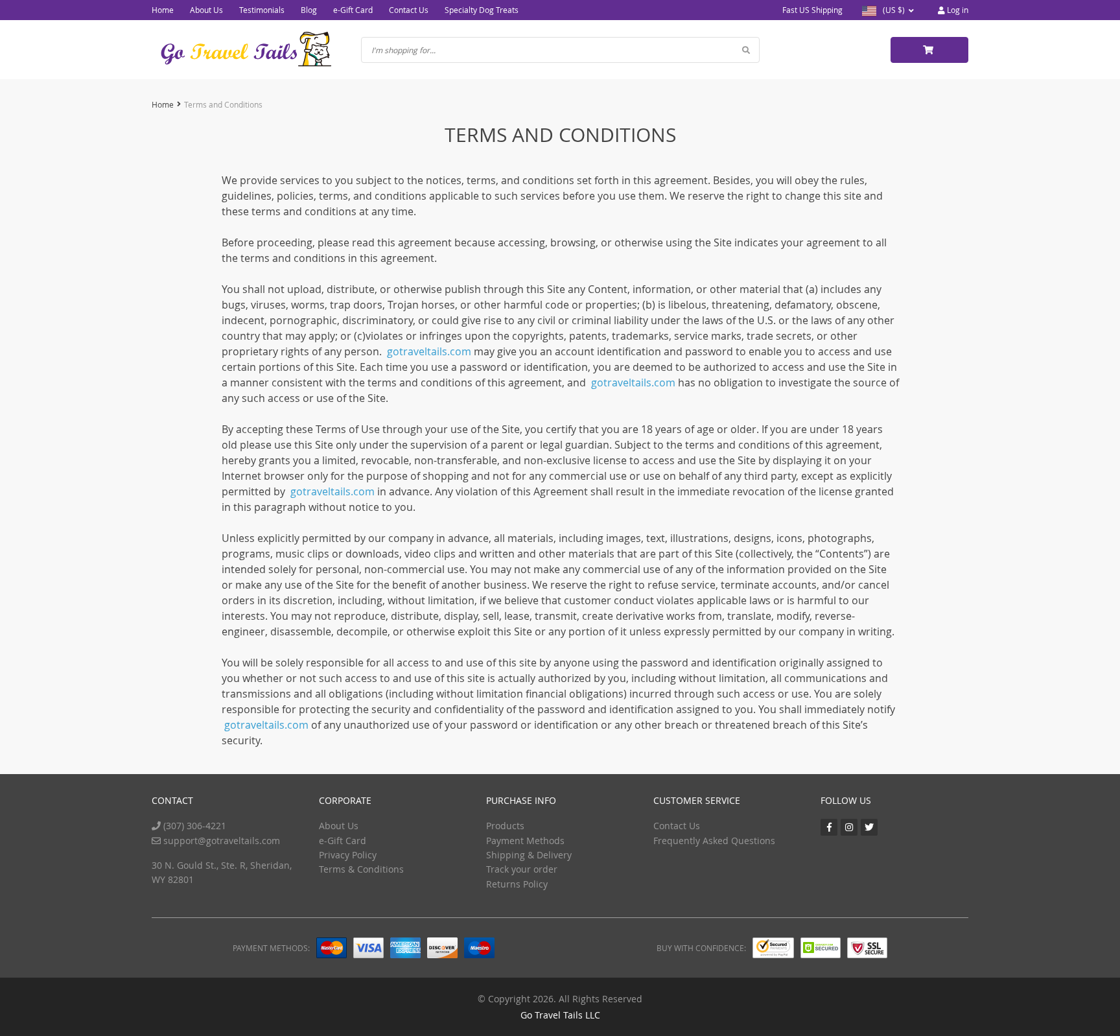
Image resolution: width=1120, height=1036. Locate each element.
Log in (956, 10)
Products (505, 825)
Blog (309, 10)
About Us (206, 10)
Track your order (521, 869)
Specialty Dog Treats (482, 10)
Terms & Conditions (361, 869)
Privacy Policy (348, 855)
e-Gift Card (353, 10)
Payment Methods (525, 840)
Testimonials (262, 10)
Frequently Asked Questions (714, 840)
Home (163, 10)
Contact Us (408, 10)
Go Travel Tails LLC (560, 1015)
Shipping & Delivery (529, 855)
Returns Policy (517, 884)
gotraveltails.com (429, 351)
